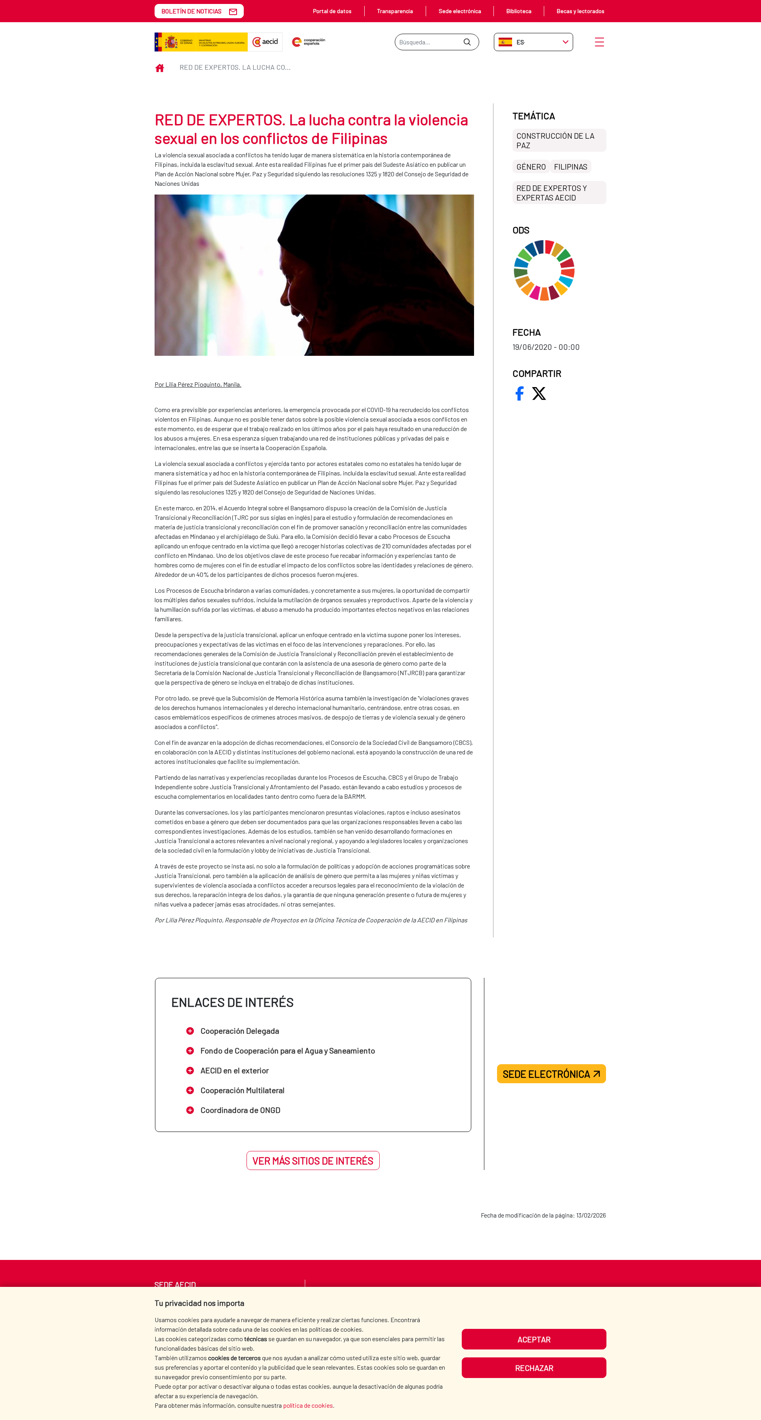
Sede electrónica (460, 11)
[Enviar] (467, 42)
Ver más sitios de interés (312, 1160)
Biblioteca (519, 11)
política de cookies (308, 1405)
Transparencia (395, 11)
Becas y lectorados (580, 11)
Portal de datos (332, 11)
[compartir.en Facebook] (519, 393)
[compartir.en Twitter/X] (539, 393)
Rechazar (534, 1367)
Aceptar (534, 1339)
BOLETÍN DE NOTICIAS (191, 11)
